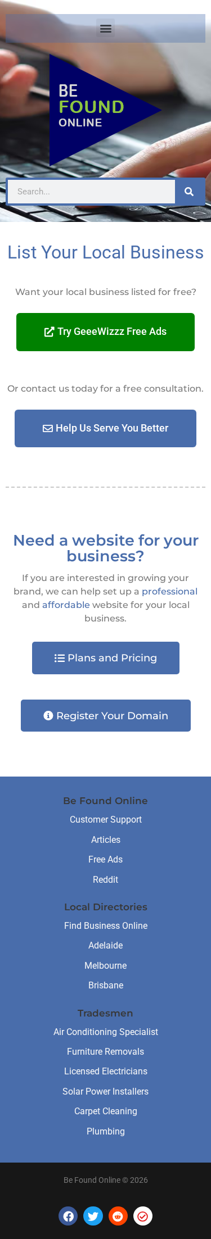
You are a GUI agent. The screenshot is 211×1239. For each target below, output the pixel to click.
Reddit (105, 879)
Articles (105, 839)
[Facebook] (68, 1216)
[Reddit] (118, 1216)
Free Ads (105, 859)
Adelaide (105, 945)
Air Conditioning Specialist (105, 1032)
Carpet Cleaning (105, 1111)
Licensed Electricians (105, 1071)
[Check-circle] (142, 1216)
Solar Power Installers (105, 1091)
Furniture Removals (105, 1051)
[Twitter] (92, 1216)
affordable (66, 605)
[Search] (189, 191)
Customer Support (106, 819)
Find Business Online (105, 925)
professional (169, 591)
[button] (105, 28)
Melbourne (105, 965)
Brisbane (105, 985)
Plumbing (106, 1131)
